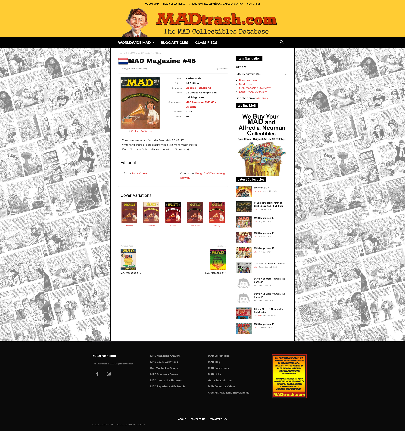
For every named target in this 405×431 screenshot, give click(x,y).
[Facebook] (97, 374)
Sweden (129, 226)
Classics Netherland (198, 87)
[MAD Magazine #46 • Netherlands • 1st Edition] (140, 103)
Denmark (151, 226)
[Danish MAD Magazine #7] (151, 222)
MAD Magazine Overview (255, 87)
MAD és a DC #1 (262, 187)
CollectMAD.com (141, 131)
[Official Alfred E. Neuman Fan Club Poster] (244, 313)
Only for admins (129, 289)
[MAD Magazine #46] (244, 328)
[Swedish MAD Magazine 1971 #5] (129, 222)
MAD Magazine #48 (264, 233)
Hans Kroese (139, 173)
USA (255, 209)
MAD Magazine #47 (215, 272)
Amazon (262, 98)
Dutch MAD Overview (253, 91)
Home (121, 53)
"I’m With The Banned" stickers (269, 263)
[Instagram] (109, 374)
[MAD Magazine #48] (244, 237)
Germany (216, 226)
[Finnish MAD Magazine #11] (173, 222)
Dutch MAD (131, 53)
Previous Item (248, 80)
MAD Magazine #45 (131, 272)
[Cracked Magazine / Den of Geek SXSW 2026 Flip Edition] (244, 206)
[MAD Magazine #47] (244, 252)
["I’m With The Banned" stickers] (244, 267)
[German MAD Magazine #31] (217, 222)
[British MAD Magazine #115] (195, 222)
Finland (173, 226)
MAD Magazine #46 (264, 324)
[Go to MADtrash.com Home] (202, 22)
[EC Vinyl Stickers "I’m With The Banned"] (244, 282)
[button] (281, 42)
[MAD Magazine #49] (244, 222)
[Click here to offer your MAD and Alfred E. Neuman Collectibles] (261, 175)
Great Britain (195, 226)
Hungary (257, 191)
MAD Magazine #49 (264, 218)
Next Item (245, 84)
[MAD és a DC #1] (244, 191)
